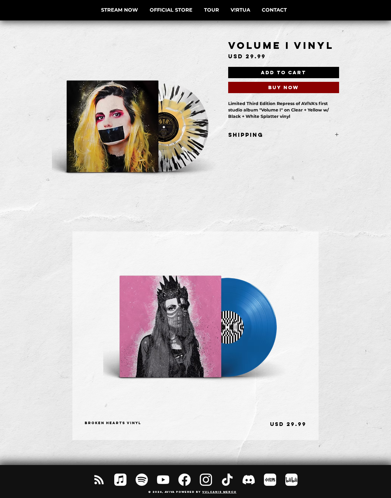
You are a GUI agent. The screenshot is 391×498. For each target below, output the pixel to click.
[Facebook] (184, 480)
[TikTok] (227, 480)
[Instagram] (206, 480)
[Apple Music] (120, 480)
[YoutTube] (163, 480)
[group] (195, 335)
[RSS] (99, 480)
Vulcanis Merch (219, 491)
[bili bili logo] (291, 480)
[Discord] (249, 480)
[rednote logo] (270, 480)
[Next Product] (328, 335)
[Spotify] (142, 480)
